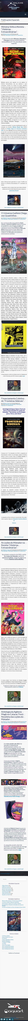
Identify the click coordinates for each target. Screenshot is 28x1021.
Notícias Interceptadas (10, 404)
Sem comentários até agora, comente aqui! (14, 207)
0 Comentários (19, 35)
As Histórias (4, 938)
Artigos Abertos (5, 885)
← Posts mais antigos (5, 873)
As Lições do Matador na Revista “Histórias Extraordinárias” (13, 545)
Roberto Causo (6, 34)
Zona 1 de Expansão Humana (8, 946)
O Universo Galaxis (6, 935)
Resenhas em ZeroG (6, 894)
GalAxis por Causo (5, 886)
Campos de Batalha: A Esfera (8, 939)
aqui (20, 850)
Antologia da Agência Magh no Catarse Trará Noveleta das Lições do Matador (12, 715)
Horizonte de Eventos (6, 888)
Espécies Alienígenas (6, 941)
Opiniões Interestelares (6, 890)
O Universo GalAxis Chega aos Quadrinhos (14, 214)
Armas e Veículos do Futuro (7, 937)
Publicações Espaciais (10, 35)
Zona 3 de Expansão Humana (8, 948)
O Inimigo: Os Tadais (6, 942)
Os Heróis (4, 943)
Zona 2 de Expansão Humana (8, 947)
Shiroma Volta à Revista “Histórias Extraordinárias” (12, 900)
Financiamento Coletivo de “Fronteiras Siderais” (12, 399)
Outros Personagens (6, 945)
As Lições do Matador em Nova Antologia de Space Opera (13, 907)
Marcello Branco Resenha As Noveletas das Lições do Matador (12, 905)
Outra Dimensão (5, 892)
